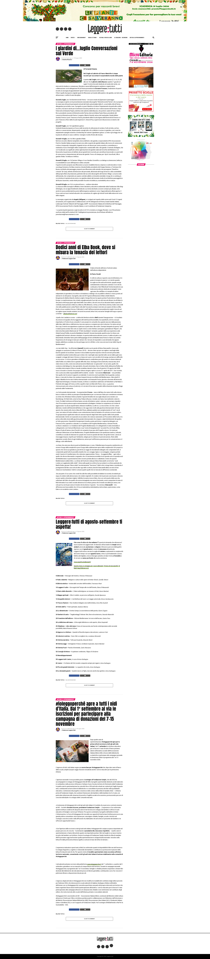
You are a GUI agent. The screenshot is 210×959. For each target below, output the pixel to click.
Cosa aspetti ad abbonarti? (82, 562)
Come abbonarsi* (81, 37)
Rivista (72, 37)
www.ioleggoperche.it (94, 864)
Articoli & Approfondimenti (137, 37)
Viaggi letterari (92, 37)
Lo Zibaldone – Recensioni (120, 37)
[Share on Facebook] (74, 65)
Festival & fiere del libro (105, 37)
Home (67, 37)
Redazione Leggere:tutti (69, 258)
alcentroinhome (71, 223)
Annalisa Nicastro (67, 59)
